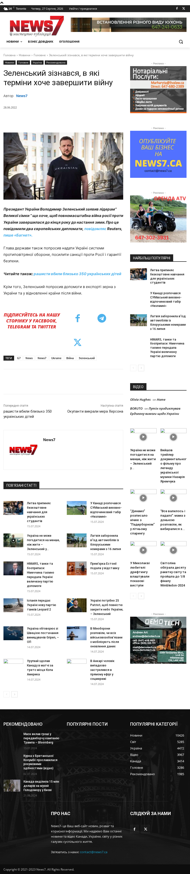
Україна (37, 62)
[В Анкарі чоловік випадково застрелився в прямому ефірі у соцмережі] (77, 666)
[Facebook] (177, 9)
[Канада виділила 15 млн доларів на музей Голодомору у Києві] (11, 786)
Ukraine (56, 358)
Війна (70, 358)
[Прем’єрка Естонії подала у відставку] (77, 568)
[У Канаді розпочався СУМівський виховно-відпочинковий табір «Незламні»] (77, 508)
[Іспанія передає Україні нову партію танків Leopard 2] (13, 605)
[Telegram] (103, 120)
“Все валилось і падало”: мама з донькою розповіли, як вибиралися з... (172, 520)
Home (161, 399)
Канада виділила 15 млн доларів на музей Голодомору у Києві (41, 786)
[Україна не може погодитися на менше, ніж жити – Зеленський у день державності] (13, 540)
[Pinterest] (69, 120)
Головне (40, 55)
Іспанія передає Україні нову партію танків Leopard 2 (41, 605)
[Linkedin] (92, 120)
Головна (9, 55)
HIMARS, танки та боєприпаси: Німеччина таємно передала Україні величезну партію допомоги (167, 348)
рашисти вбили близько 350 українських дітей (77, 273)
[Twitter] (184, 9)
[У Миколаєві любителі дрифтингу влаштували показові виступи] (143, 550)
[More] (115, 120)
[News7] (23, 449)
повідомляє (95, 228)
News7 (21, 95)
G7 (19, 358)
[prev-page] (6, 694)
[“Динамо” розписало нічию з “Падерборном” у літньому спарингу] (143, 498)
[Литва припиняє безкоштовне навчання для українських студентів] (13, 508)
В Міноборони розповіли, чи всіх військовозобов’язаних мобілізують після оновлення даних (106, 637)
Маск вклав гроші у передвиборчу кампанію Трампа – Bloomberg (41, 738)
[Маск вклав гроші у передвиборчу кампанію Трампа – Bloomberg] (11, 738)
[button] (181, 42)
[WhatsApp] (80, 120)
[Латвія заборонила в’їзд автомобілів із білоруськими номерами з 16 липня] (77, 540)
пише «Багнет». (17, 235)
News (29, 358)
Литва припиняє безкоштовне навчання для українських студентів (39, 512)
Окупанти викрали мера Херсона (95, 411)
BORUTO (136, 408)
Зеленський (87, 358)
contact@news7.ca (93, 852)
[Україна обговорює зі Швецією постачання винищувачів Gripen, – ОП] (13, 633)
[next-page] (14, 694)
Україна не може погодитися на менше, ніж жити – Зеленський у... (143, 459)
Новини (24, 55)
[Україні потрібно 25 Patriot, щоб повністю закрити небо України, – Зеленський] (77, 605)
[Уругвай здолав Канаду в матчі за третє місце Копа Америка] (13, 666)
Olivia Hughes (140, 399)
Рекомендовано (56, 62)
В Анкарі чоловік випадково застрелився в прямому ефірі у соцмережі (102, 670)
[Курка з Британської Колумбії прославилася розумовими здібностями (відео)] (11, 760)
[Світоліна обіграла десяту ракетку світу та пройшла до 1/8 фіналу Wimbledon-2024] (173, 550)
